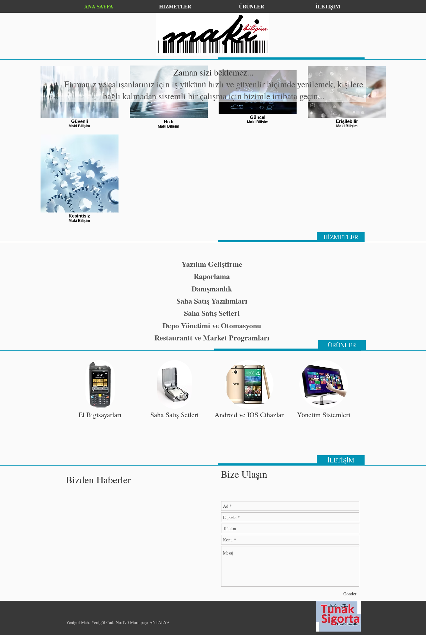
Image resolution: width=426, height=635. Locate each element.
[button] (100, 403)
